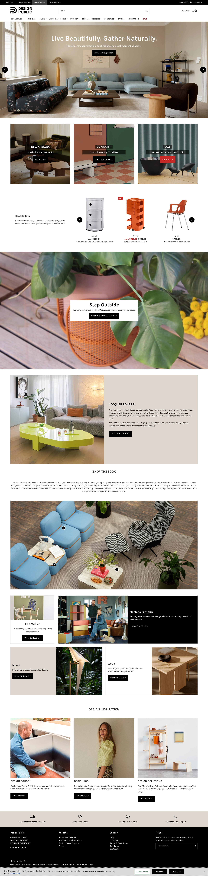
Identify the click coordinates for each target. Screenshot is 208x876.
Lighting (52, 19)
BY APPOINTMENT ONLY (20, 843)
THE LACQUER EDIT (120, 434)
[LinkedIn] (21, 861)
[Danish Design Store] (54, 2)
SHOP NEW (40, 159)
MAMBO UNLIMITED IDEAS (104, 316)
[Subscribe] (195, 846)
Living (42, 19)
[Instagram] (24, 861)
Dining (63, 19)
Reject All (159, 871)
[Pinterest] (17, 861)
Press (61, 846)
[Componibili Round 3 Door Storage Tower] (94, 214)
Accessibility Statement (85, 864)
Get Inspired (19, 795)
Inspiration (134, 19)
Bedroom (96, 19)
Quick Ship (31, 19)
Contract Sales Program (69, 843)
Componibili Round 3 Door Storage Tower (94, 241)
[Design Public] (39, 2)
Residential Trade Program (70, 840)
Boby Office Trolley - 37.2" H (136, 241)
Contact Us (184, 2)
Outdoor (74, 19)
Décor (85, 19)
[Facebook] (11, 861)
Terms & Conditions (119, 843)
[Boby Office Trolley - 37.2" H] (136, 214)
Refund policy (15, 864)
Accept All (176, 871)
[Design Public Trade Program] (24, 2)
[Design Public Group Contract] (9, 2)
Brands (121, 19)
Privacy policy (26, 864)
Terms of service (39, 864)
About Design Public (68, 837)
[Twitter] (14, 861)
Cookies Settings (53, 864)
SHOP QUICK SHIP (104, 159)
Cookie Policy (15, 873)
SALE (145, 19)
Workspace (109, 19)
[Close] (204, 871)
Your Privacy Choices (68, 864)
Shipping (114, 840)
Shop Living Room (104, 53)
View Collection (32, 638)
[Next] (203, 70)
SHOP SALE (167, 159)
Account (186, 11)
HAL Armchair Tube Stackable (177, 241)
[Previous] (5, 70)
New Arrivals (16, 19)
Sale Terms (114, 846)
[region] (104, 70)
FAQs (112, 837)
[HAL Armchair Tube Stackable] (177, 214)
